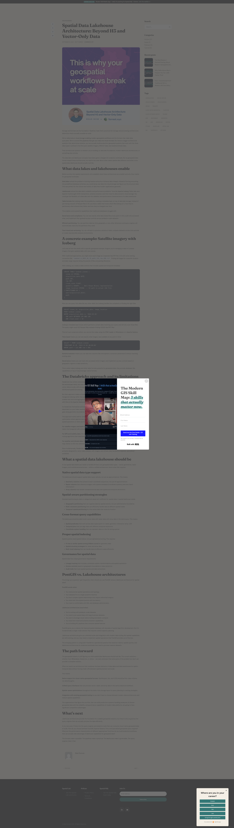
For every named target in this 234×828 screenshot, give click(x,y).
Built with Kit (133, 444)
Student (212, 801)
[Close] (146, 381)
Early (212, 805)
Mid (213, 809)
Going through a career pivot (212, 817)
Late (212, 813)
